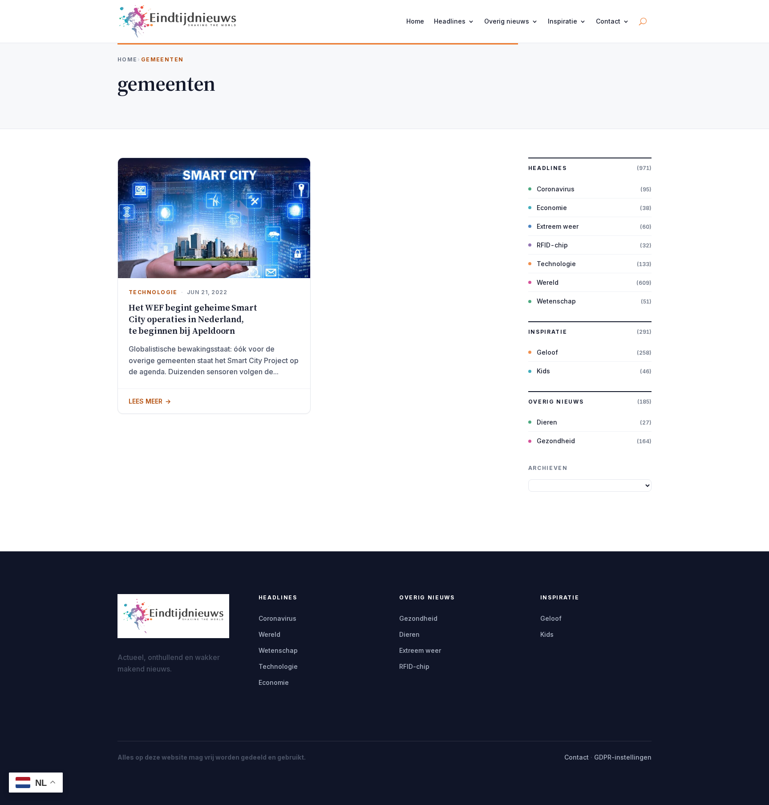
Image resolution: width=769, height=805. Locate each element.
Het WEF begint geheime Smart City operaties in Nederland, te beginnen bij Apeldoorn (193, 319)
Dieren (547, 422)
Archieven (548, 468)
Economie (552, 207)
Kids (543, 371)
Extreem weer (558, 226)
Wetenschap (556, 301)
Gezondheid (556, 441)
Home (415, 21)
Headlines (449, 21)
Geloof (547, 352)
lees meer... (214, 400)
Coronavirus (556, 189)
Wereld (548, 282)
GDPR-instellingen (623, 757)
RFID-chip (552, 245)
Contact (608, 21)
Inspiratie (562, 21)
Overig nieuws (506, 21)
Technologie (153, 292)
